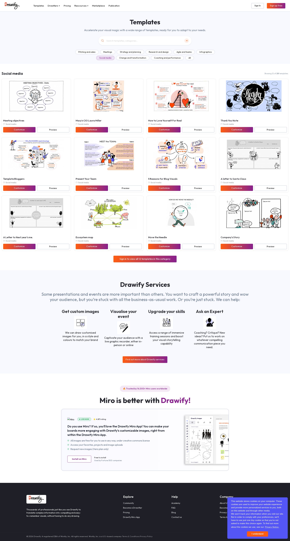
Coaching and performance (167, 57)
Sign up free (276, 5)
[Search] (187, 41)
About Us (224, 503)
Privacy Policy (146, 536)
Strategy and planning (130, 52)
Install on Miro (79, 459)
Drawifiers (53, 5)
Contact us (176, 517)
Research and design (159, 52)
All (189, 57)
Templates (38, 5)
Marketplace (98, 5)
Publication (114, 5)
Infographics (206, 52)
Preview (53, 129)
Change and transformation (132, 57)
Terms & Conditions (130, 536)
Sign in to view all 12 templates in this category (145, 258)
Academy (175, 503)
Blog (173, 512)
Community (128, 503)
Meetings (107, 52)
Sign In (258, 5)
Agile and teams (184, 52)
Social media (105, 57)
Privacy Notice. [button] (272, 527)
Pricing (67, 5)
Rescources (80, 5)
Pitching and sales (86, 52)
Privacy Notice (226, 512)
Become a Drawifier (132, 507)
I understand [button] (257, 534)
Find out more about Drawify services (145, 359)
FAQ (173, 507)
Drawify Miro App (131, 517)
